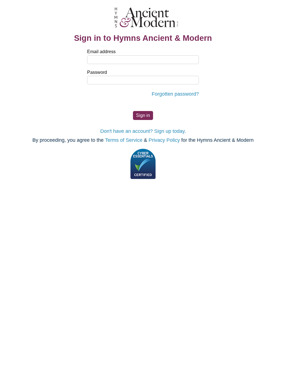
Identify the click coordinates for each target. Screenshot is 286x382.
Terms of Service (123, 140)
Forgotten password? (175, 94)
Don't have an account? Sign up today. (143, 131)
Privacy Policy (164, 140)
